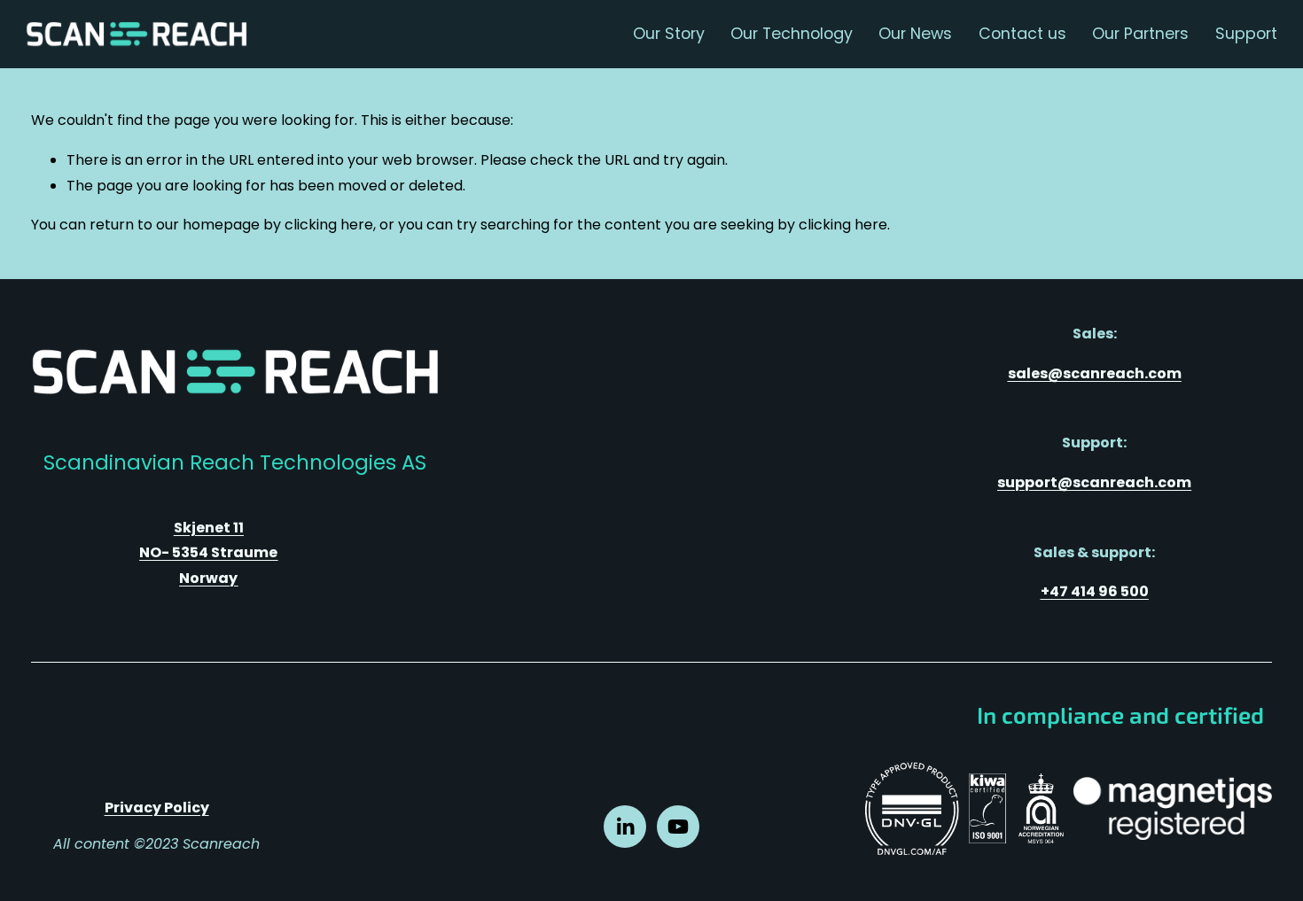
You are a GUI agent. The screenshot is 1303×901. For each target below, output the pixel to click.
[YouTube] (678, 826)
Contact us (1022, 33)
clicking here (329, 224)
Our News (915, 33)
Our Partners (1140, 33)
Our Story (669, 33)
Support (1246, 33)
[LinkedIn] (625, 826)
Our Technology (791, 33)
